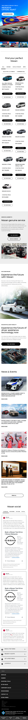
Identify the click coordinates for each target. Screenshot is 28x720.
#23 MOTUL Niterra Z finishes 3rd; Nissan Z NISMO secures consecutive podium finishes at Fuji (13, 451)
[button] (25, 2)
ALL (3, 66)
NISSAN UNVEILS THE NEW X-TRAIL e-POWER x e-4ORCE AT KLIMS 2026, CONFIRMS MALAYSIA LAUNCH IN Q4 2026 (13, 422)
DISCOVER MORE (8, 14)
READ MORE (4, 399)
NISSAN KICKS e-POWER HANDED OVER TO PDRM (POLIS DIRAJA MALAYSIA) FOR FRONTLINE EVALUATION (13, 394)
